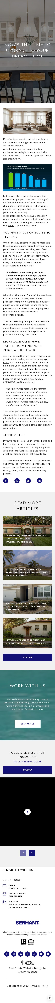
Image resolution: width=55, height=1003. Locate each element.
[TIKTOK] (34, 954)
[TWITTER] (27, 954)
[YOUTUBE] (41, 954)
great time (33, 222)
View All (27, 657)
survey (21, 149)
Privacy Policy (39, 985)
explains (21, 265)
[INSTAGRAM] (13, 954)
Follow (27, 770)
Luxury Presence (27, 971)
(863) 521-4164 (15, 896)
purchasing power (18, 372)
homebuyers (33, 152)
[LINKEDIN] (20, 954)
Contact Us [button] (27, 724)
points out (28, 382)
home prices (19, 255)
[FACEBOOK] (6, 954)
